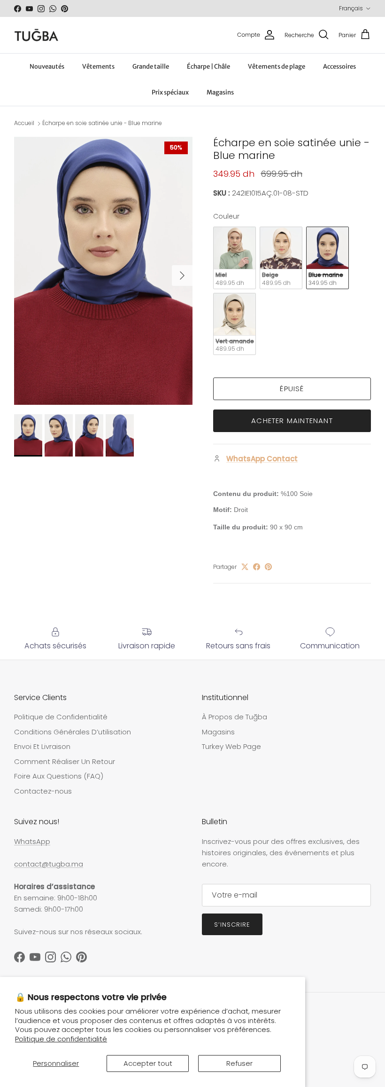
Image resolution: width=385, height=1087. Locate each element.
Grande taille (150, 67)
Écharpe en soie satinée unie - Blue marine (102, 123)
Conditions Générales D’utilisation (72, 732)
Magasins (220, 92)
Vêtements (98, 67)
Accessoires (339, 67)
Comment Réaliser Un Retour (64, 761)
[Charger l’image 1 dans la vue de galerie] (103, 271)
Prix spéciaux (170, 92)
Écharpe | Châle (208, 67)
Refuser (239, 1063)
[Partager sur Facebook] (256, 566)
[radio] (234, 258)
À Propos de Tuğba (234, 717)
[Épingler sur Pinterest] (268, 566)
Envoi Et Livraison (42, 746)
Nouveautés (47, 67)
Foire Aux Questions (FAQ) (58, 776)
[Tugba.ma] (36, 35)
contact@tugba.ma (48, 864)
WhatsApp (32, 841)
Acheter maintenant (292, 420)
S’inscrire (232, 924)
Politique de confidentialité (61, 1039)
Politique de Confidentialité (61, 717)
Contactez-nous (43, 791)
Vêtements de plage (276, 67)
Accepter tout (147, 1063)
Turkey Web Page (231, 746)
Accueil (24, 123)
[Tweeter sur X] (244, 566)
